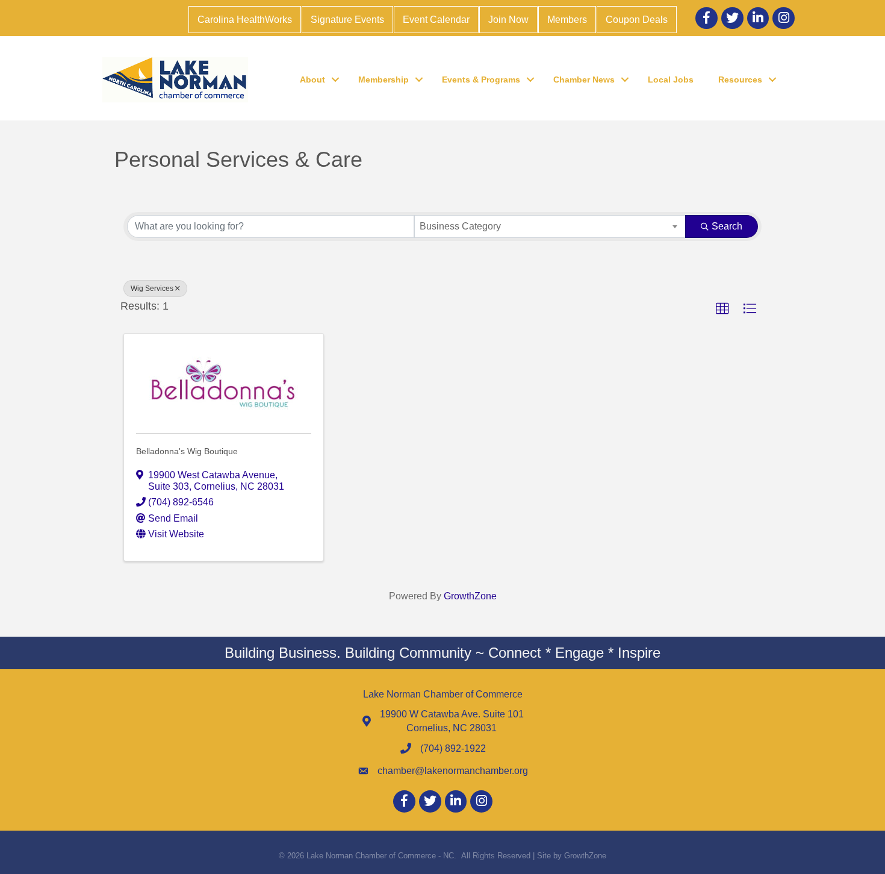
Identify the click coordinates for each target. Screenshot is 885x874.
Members (567, 19)
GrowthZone (470, 596)
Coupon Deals (637, 19)
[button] (722, 309)
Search (727, 226)
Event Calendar (436, 19)
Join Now (508, 19)
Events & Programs (481, 79)
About (312, 79)
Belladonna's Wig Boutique (187, 451)
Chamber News (584, 79)
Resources (740, 79)
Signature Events (347, 19)
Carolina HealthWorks (244, 19)
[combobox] (550, 226)
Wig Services (152, 288)
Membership (383, 79)
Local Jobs (671, 79)
